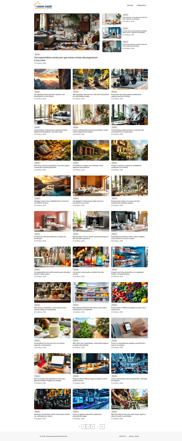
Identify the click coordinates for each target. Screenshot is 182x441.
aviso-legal (134, 436)
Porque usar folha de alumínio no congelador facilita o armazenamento (127, 273)
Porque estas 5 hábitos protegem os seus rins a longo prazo (128, 308)
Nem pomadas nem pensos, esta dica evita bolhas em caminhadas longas (91, 95)
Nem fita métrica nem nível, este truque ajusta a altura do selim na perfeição (128, 415)
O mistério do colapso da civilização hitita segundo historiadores (88, 166)
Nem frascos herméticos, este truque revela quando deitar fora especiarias (50, 308)
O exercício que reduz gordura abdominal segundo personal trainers (126, 95)
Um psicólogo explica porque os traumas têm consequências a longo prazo (127, 131)
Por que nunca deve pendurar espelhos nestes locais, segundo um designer (134, 31)
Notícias (130, 5)
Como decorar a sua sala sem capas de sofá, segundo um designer (134, 18)
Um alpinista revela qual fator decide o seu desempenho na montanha (49, 95)
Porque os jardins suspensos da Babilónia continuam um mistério (126, 166)
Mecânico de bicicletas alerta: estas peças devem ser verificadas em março (52, 415)
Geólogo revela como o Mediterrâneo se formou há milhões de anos (51, 202)
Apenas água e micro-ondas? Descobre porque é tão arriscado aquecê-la (90, 237)
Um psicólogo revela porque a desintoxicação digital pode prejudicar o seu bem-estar (50, 131)
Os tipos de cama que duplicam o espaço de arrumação (50, 237)
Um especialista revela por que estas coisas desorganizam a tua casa (66, 59)
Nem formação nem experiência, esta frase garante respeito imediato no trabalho (49, 379)
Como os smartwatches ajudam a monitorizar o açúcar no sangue (128, 344)
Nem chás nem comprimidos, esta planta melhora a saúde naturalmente (90, 344)
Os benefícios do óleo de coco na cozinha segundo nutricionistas (49, 344)
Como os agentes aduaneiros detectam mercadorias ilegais (87, 415)
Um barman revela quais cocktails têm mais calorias (88, 273)
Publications (141, 5)
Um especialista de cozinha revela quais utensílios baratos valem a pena (52, 273)
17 (102, 426)
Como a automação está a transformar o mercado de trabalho (129, 379)
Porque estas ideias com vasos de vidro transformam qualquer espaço (125, 202)
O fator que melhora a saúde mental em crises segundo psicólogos (134, 45)
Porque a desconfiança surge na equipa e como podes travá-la (90, 379)
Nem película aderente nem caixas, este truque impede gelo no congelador (90, 308)
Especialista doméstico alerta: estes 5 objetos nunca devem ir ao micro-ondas (128, 237)
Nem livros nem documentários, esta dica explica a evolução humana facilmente (52, 166)
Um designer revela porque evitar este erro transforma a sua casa (88, 202)
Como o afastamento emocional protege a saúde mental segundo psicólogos (90, 131)
